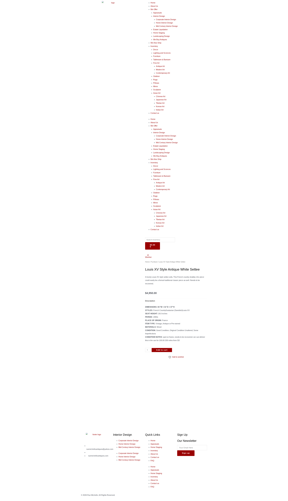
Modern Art (160, 70)
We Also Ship (156, 43)
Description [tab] (150, 301)
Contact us (155, 113)
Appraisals (157, 13)
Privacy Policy (183, 495)
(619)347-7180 (94, 452)
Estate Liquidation (160, 30)
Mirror (155, 86)
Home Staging (159, 33)
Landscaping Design (161, 36)
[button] (176, 235)
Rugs (155, 80)
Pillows (156, 83)
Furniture (156, 56)
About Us (154, 6)
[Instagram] (90, 465)
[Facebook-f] (84, 465)
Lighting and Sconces (162, 53)
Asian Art (156, 93)
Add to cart (162, 350)
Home (153, 3)
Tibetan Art (160, 103)
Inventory (154, 46)
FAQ (152, 461)
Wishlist (148, 257)
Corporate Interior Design (166, 19)
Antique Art (160, 66)
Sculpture (157, 90)
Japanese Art (161, 100)
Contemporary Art (163, 73)
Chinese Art (160, 96)
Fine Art (156, 63)
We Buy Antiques (160, 40)
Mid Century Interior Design (167, 26)
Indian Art (159, 110)
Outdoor (156, 76)
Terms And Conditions (198, 495)
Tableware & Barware (161, 60)
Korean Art (160, 106)
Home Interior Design (164, 23)
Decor (155, 50)
